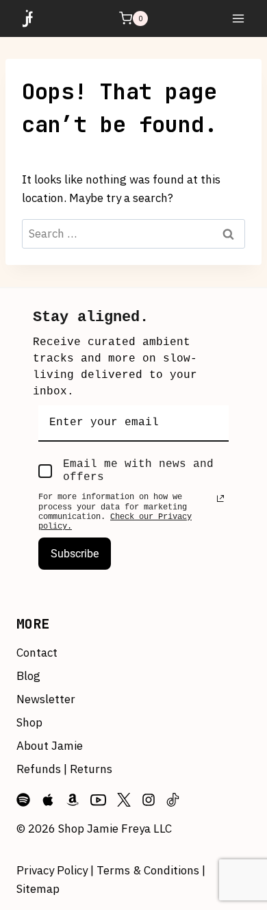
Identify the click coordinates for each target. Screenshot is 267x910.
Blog (28, 675)
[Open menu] (238, 18)
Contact (37, 652)
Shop (29, 722)
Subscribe (75, 553)
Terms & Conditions (148, 870)
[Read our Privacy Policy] (220, 498)
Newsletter (45, 699)
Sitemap (38, 888)
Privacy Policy (53, 870)
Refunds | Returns (64, 768)
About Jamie (49, 745)
